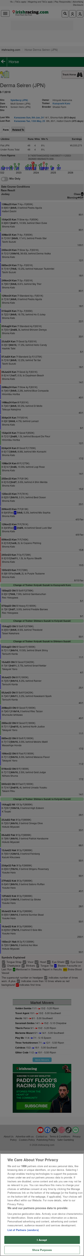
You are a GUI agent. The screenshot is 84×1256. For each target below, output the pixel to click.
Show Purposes (42, 1250)
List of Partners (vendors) (23, 1230)
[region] (42, 1204)
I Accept (42, 1240)
